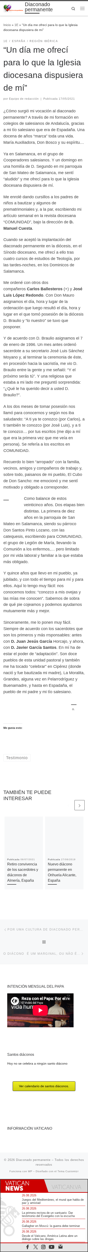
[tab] (22, 1185)
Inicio (7, 25)
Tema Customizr (68, 1171)
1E (16, 25)
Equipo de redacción (24, 98)
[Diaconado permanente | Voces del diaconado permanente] (13, 8)
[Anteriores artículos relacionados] (68, 805)
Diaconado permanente (33, 1160)
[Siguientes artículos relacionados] (79, 805)
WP (30, 1171)
